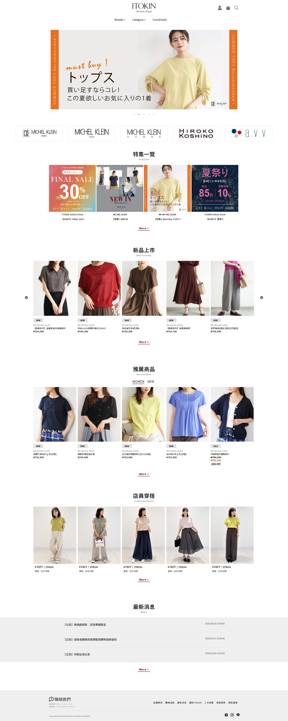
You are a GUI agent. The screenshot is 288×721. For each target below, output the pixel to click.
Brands (119, 20)
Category (138, 20)
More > (144, 228)
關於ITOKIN (195, 702)
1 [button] (134, 114)
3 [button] (144, 114)
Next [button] (261, 297)
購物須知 (170, 702)
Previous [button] (26, 297)
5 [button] (154, 114)
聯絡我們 (63, 699)
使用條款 (221, 702)
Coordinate (160, 20)
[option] (144, 71)
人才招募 (209, 702)
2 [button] (139, 114)
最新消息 (182, 702)
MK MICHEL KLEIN (41, 325)
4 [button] (149, 114)
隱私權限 (233, 702)
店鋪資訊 (158, 702)
